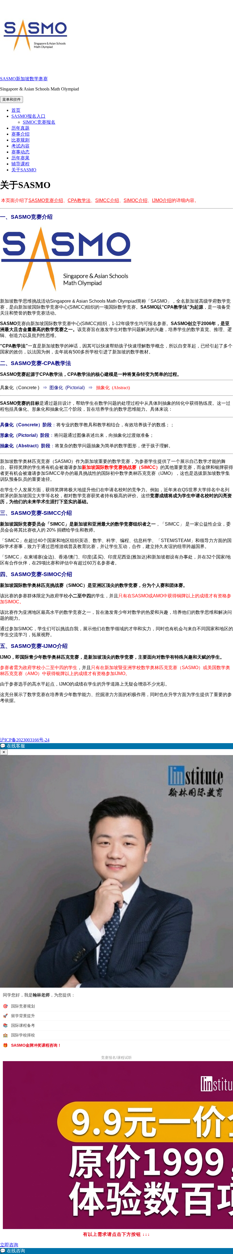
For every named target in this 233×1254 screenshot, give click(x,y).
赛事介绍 (20, 134)
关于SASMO (23, 169)
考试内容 (20, 146)
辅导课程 (20, 163)
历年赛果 (20, 157)
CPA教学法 (79, 200)
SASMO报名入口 (28, 116)
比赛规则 (20, 140)
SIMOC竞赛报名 (39, 122)
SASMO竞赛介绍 (45, 200)
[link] (116, 1251)
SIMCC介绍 (107, 200)
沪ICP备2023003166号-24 (24, 739)
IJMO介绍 (162, 200)
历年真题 (20, 128)
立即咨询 (9, 1244)
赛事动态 (20, 151)
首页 (15, 110)
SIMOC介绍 (135, 200)
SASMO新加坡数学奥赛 (24, 78)
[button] (116, 746)
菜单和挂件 (11, 99)
